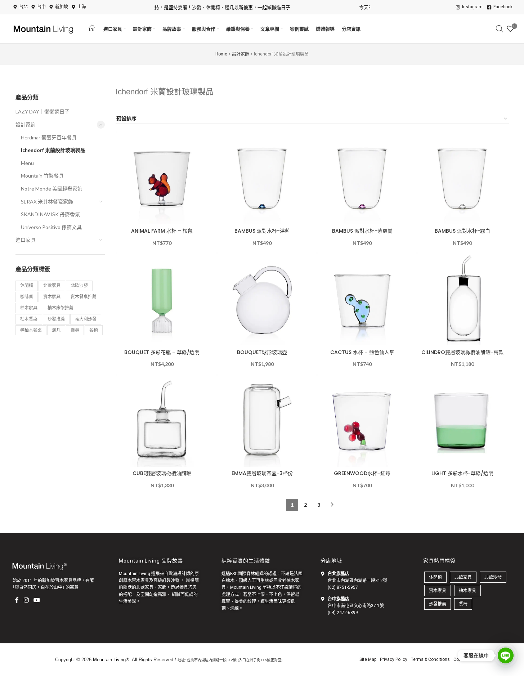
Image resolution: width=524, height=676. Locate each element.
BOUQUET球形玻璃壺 (262, 352)
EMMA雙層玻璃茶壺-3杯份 (262, 473)
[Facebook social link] (17, 600)
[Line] (506, 655)
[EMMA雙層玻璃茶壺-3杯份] (262, 420)
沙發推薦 (56, 319)
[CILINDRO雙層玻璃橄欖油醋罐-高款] (462, 298)
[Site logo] (44, 28)
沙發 (175, 580)
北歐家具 (52, 285)
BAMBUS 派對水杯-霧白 (462, 230)
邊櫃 (75, 330)
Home (221, 54)
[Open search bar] (499, 28)
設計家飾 (240, 54)
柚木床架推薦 (60, 307)
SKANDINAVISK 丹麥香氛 (50, 214)
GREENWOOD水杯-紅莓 (362, 473)
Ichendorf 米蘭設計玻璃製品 (53, 150)
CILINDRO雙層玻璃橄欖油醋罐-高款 (462, 352)
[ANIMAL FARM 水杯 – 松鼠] (162, 177)
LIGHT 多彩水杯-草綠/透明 (462, 473)
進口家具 (25, 240)
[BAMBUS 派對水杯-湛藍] (262, 177)
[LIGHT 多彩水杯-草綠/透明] (462, 420)
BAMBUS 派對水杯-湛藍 (262, 230)
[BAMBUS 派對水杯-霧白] (462, 177)
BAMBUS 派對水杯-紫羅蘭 (362, 230)
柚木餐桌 (28, 319)
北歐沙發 (79, 285)
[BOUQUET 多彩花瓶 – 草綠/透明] (162, 298)
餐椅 (93, 330)
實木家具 (52, 296)
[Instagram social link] (26, 600)
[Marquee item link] (206, 7)
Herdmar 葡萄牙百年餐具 (49, 137)
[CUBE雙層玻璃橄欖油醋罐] (162, 420)
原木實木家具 (136, 580)
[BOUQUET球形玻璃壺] (262, 298)
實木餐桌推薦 (84, 296)
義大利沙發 (86, 319)
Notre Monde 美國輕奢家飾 (51, 188)
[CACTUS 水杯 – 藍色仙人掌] (362, 298)
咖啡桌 (26, 296)
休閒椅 (26, 285)
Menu (27, 163)
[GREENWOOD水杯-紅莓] (362, 420)
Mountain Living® (111, 659)
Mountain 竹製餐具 (42, 176)
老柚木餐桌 (31, 330)
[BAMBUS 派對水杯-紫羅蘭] (362, 177)
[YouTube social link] (36, 600)
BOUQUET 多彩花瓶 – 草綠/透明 (162, 352)
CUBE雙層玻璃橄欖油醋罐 (162, 473)
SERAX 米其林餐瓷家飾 (47, 201)
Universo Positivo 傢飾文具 (51, 227)
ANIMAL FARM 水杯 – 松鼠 (162, 230)
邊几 (56, 330)
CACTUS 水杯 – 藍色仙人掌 (362, 352)
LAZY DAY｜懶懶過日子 (42, 111)
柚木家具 (28, 307)
